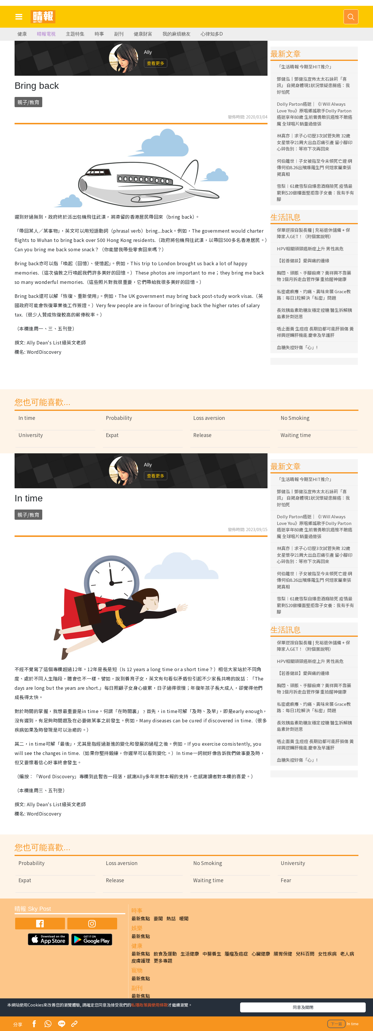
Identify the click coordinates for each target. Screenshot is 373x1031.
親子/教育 (28, 102)
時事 (99, 33)
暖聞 (184, 918)
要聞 (158, 918)
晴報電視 (46, 33)
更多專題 (163, 960)
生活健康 (189, 953)
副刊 (119, 33)
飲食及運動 (165, 953)
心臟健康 (260, 953)
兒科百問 (305, 953)
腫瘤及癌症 (236, 953)
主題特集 (75, 33)
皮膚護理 (140, 960)
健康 (22, 33)
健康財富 (143, 33)
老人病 (347, 953)
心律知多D (212, 33)
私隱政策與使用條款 (149, 1005)
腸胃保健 (283, 953)
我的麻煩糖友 (177, 33)
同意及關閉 (303, 1007)
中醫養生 (212, 953)
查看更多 (155, 63)
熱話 (171, 918)
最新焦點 (140, 918)
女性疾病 (327, 953)
